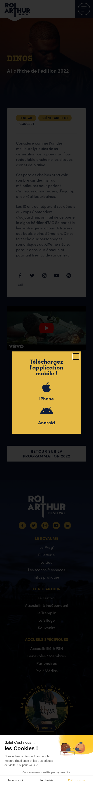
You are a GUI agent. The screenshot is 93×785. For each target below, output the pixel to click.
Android (46, 422)
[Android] (46, 411)
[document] (46, 392)
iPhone (46, 398)
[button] (76, 356)
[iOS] (46, 387)
